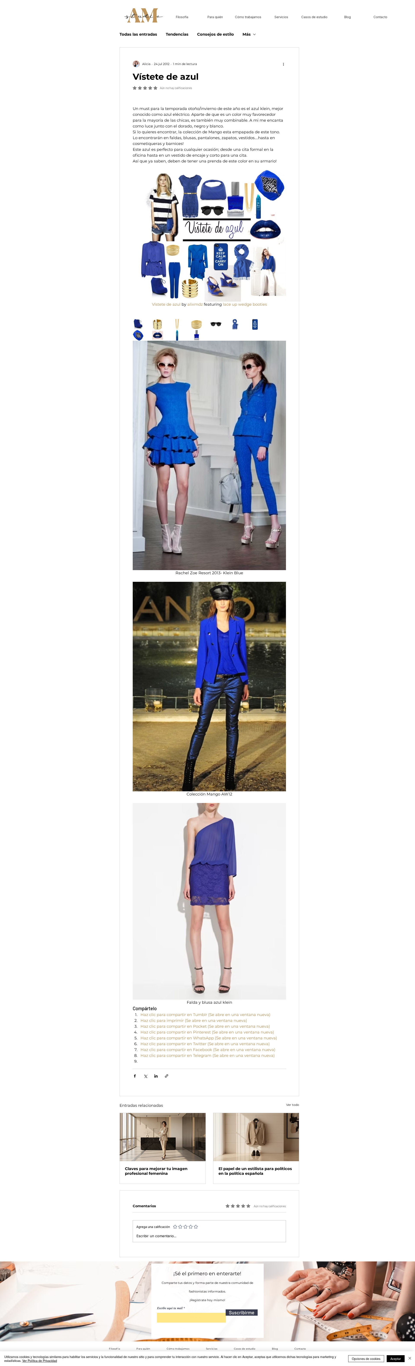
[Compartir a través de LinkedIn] (156, 1076)
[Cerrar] (409, 1359)
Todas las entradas (138, 34)
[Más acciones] (283, 64)
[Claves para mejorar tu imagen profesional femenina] (163, 1137)
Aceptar (395, 1358)
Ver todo (292, 1105)
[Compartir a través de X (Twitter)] (145, 1076)
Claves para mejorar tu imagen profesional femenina (156, 1171)
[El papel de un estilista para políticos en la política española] (256, 1137)
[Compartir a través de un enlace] (166, 1076)
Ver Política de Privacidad (39, 1360)
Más (247, 34)
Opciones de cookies (366, 1358)
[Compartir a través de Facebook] (135, 1076)
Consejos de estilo (215, 34)
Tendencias (177, 34)
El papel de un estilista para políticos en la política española (255, 1171)
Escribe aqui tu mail (170, 1308)
